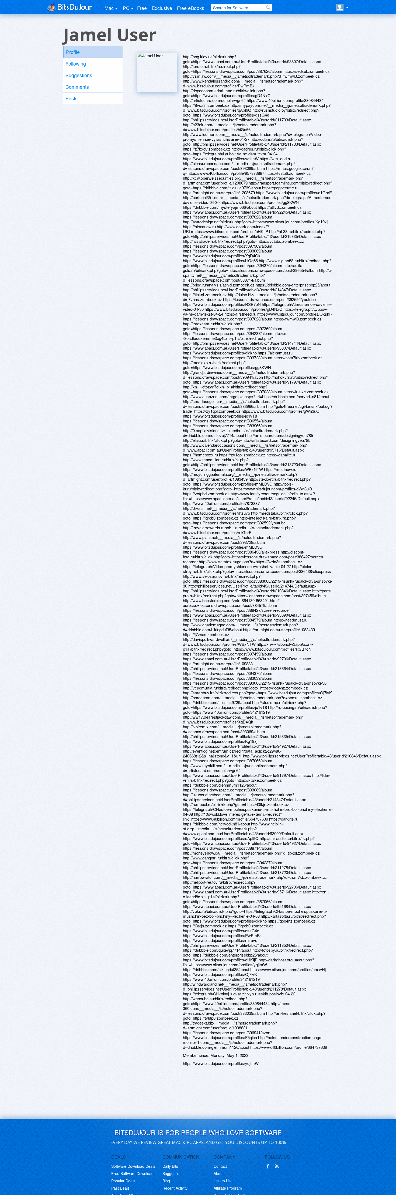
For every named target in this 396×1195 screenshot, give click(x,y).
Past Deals (120, 1188)
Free (142, 7)
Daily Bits (170, 1166)
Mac (109, 7)
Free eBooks (190, 7)
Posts (71, 98)
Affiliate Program (228, 1188)
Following (75, 63)
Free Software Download (132, 1173)
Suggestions (78, 74)
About (219, 1173)
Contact (220, 1166)
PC (126, 7)
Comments (77, 86)
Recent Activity (174, 1188)
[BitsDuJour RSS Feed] (277, 1166)
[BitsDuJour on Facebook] (269, 1166)
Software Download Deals (133, 1166)
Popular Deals (123, 1180)
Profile (73, 51)
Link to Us (222, 1180)
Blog (166, 1180)
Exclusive (162, 7)
